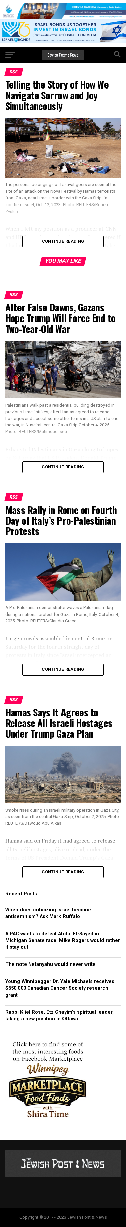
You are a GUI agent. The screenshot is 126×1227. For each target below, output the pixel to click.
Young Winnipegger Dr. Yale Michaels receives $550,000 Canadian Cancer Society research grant (59, 988)
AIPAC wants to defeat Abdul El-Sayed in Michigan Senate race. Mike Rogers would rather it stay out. (62, 940)
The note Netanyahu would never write (50, 964)
